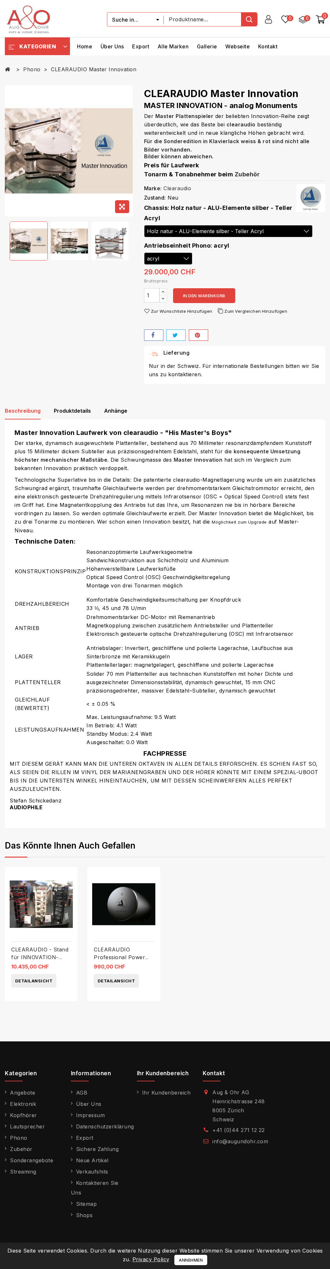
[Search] (249, 19)
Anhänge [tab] (115, 411)
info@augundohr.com (240, 1141)
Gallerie (207, 46)
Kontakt (268, 46)
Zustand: (155, 197)
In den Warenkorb (204, 295)
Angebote (22, 1092)
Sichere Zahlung (97, 1149)
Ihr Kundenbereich (166, 1092)
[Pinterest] (198, 335)
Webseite (237, 46)
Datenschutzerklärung (105, 1126)
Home (84, 46)
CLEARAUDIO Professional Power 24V (119, 957)
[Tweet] (176, 335)
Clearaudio (177, 188)
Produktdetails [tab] (72, 411)
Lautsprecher (27, 1126)
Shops (84, 1215)
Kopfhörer (23, 1115)
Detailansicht (34, 980)
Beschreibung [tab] (23, 411)
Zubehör (247, 174)
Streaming (23, 1171)
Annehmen (191, 1260)
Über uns (112, 46)
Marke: (153, 188)
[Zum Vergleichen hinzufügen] (70, 877)
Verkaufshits (92, 1171)
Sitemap (86, 1204)
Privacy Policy (151, 1259)
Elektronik (23, 1104)
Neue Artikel (92, 1160)
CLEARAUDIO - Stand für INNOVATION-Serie (39, 957)
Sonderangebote (31, 1160)
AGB (82, 1092)
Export (140, 46)
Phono (18, 1138)
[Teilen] (153, 335)
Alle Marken (173, 46)
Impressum (90, 1115)
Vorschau (70, 890)
